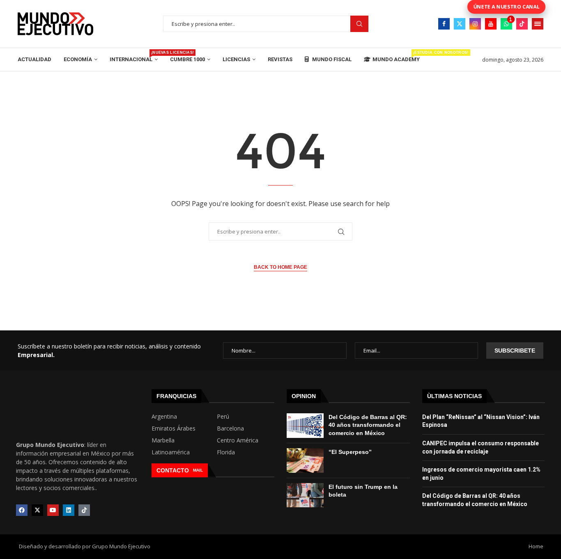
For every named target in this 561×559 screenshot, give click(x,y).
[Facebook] (444, 24)
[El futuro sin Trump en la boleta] (305, 495)
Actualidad (34, 59)
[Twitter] (459, 24)
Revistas (280, 59)
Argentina (164, 416)
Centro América (237, 440)
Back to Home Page (280, 267)
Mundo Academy (396, 56)
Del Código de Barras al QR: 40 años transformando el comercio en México (368, 425)
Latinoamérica (171, 452)
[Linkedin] (68, 510)
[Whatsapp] (506, 24)
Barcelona (230, 428)
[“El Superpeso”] (305, 460)
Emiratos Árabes (173, 428)
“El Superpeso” (350, 452)
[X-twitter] (37, 510)
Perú (223, 416)
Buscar (359, 24)
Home (536, 546)
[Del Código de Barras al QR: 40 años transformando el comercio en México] (305, 425)
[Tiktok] (522, 24)
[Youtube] (491, 24)
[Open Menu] (537, 24)
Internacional (134, 56)
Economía (78, 59)
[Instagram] (475, 24)
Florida (226, 452)
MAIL (198, 470)
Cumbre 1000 (187, 59)
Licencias (236, 59)
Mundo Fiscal (331, 59)
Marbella (163, 440)
